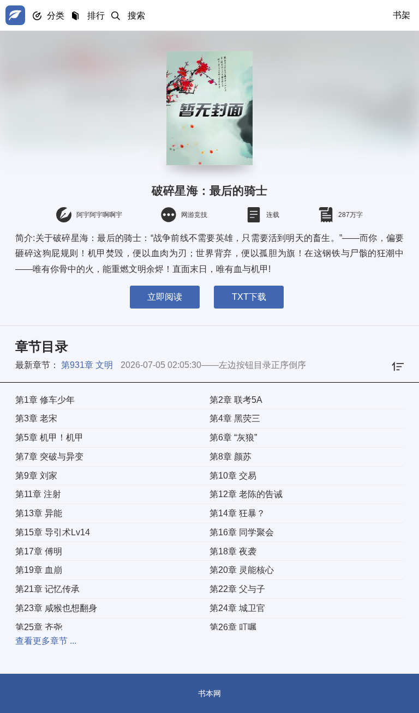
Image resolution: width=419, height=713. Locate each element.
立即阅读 (164, 296)
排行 (96, 15)
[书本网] (15, 15)
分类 (55, 15)
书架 (401, 15)
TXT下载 (249, 296)
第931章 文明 (87, 365)
